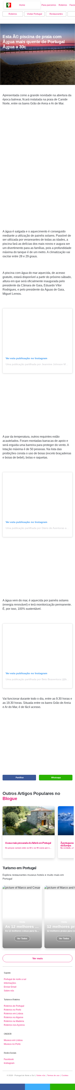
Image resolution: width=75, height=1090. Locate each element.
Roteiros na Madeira (14, 1021)
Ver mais (37, 958)
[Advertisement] (37, 173)
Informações (10, 983)
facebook (12, 1087)
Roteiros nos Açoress (14, 1025)
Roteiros (63, 5)
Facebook (9, 1059)
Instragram (9, 1063)
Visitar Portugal (34, 14)
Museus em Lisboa (13, 1040)
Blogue (10, 798)
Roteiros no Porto (12, 1009)
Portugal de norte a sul (15, 979)
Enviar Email (10, 987)
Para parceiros (49, 5)
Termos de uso (53, 1075)
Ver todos (22, 917)
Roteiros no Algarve (13, 1017)
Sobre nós (9, 990)
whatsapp (62, 1087)
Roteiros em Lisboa (13, 1013)
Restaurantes (56, 14)
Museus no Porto (12, 1044)
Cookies (65, 1075)
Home (22, 5)
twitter (37, 1087)
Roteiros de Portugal (14, 1006)
